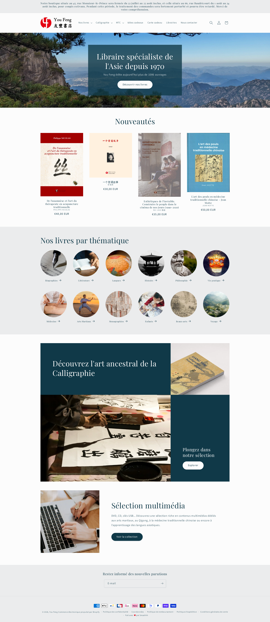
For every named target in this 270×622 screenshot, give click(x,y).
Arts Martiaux (84, 321)
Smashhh (144, 615)
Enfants (149, 321)
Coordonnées (138, 612)
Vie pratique (214, 280)
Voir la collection (127, 537)
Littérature (84, 280)
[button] (85, 22)
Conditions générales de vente (214, 612)
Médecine (52, 321)
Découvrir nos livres (135, 84)
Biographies (51, 280)
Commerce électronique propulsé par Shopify (79, 612)
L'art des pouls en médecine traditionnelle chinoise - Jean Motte (208, 199)
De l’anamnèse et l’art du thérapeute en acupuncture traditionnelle (61, 204)
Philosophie (181, 280)
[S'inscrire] (162, 583)
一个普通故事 (110, 182)
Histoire (149, 280)
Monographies (116, 321)
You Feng (53, 612)
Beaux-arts (181, 321)
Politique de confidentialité (115, 612)
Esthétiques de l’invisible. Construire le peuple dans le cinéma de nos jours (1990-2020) (159, 204)
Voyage (214, 321)
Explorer (193, 465)
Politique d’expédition (187, 612)
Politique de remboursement (160, 612)
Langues (116, 280)
